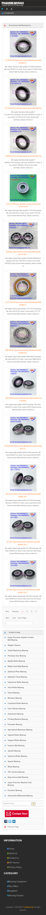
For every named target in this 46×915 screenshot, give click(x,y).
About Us (13, 853)
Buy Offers (13, 886)
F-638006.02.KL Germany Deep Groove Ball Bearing (23, 156)
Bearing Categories (17, 881)
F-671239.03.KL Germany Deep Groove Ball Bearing (23, 108)
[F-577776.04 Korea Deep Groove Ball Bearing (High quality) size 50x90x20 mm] (23, 286)
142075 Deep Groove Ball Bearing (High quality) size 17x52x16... (23, 399)
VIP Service (14, 863)
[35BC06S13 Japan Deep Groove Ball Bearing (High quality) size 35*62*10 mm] (23, 334)
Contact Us (14, 858)
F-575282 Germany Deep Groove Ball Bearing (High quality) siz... (23, 61)
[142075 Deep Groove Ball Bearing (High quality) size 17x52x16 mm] (23, 382)
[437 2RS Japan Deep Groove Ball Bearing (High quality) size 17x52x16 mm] (23, 525)
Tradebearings (28, 907)
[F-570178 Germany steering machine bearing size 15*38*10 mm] (23, 187)
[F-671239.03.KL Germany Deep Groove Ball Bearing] (23, 92)
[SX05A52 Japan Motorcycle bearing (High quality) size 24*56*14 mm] (23, 235)
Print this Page (13, 827)
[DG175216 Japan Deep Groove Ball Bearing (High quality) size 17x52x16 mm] (23, 477)
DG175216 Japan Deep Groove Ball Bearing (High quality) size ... (23, 495)
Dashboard (9, 13)
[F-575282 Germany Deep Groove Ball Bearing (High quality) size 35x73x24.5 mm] (23, 44)
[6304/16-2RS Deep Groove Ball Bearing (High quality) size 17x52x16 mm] (23, 429)
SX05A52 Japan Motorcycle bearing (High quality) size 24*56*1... (23, 253)
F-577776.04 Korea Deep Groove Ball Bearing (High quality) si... (23, 303)
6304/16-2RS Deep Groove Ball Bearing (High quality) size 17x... (23, 447)
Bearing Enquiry (16, 895)
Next (7, 618)
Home (11, 849)
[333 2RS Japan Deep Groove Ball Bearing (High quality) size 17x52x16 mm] (23, 573)
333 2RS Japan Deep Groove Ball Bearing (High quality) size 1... (23, 591)
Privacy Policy (15, 867)
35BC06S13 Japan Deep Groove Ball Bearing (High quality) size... (23, 351)
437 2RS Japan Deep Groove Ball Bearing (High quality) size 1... (23, 543)
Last (14, 618)
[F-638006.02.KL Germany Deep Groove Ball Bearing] (23, 140)
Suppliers (13, 891)
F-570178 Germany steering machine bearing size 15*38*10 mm (23, 205)
